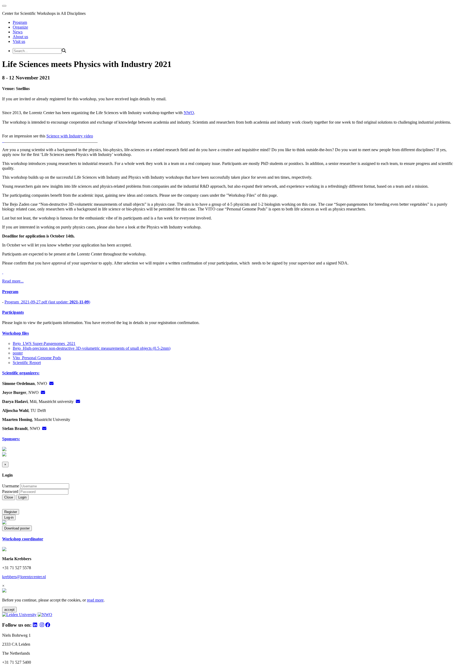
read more (95, 600)
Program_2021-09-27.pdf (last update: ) (47, 302)
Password (10, 491)
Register (10, 512)
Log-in (9, 517)
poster (18, 353)
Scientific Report (27, 362)
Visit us (19, 41)
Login (22, 497)
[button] (229, 291)
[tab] (229, 291)
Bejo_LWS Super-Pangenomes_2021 (44, 343)
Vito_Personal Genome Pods (37, 358)
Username (10, 486)
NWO (189, 112)
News (18, 32)
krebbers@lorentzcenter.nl (24, 576)
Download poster (17, 528)
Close (8, 497)
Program (20, 22)
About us (20, 36)
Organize (20, 27)
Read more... (13, 281)
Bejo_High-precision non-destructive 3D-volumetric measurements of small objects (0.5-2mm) (91, 348)
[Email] (51, 383)
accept (9, 610)
